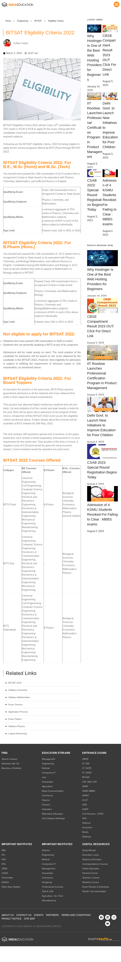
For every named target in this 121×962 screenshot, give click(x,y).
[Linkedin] (107, 917)
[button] (116, 4)
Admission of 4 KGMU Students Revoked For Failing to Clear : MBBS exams (102, 514)
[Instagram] (113, 917)
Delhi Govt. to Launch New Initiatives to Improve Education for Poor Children (101, 425)
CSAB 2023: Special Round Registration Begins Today (94, 195)
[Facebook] (101, 917)
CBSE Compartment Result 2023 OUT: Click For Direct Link (109, 55)
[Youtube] (107, 923)
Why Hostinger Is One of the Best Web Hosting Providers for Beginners (100, 279)
